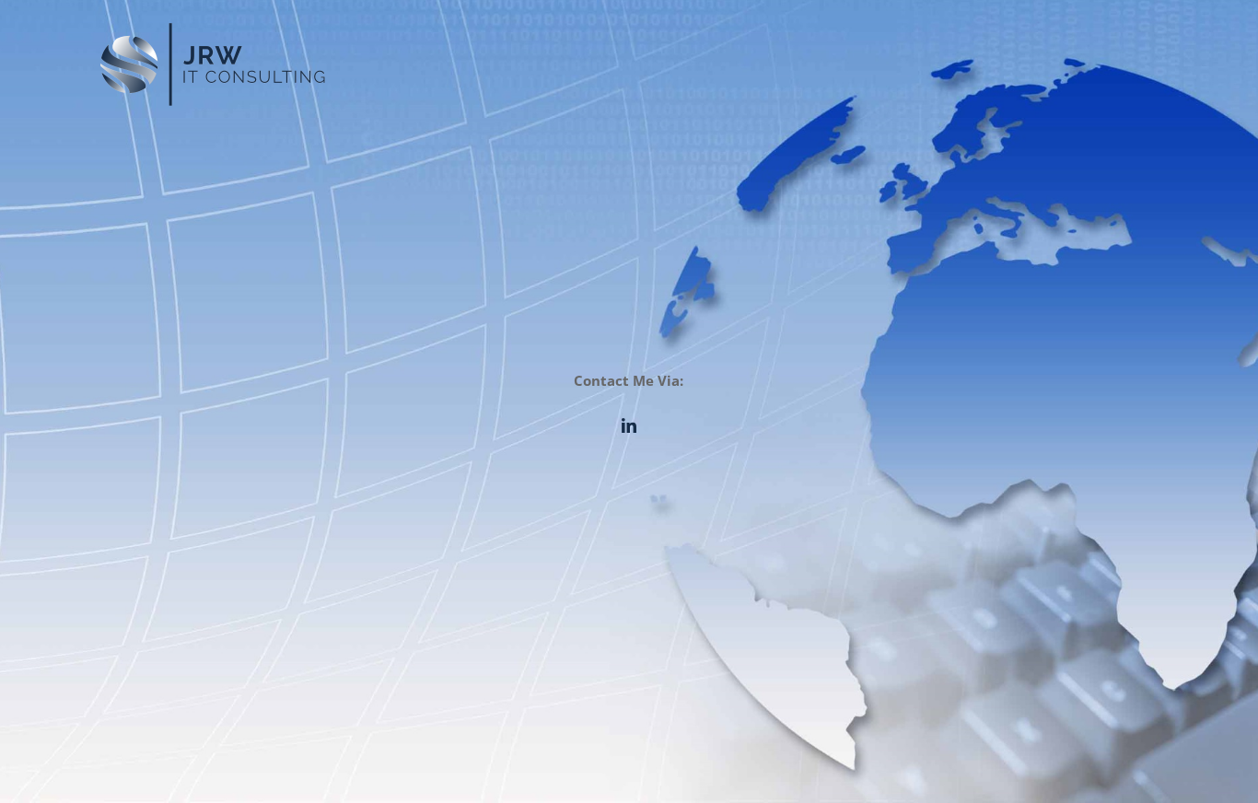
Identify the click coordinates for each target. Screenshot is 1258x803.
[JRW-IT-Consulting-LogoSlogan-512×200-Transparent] (213, 25)
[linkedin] (629, 425)
